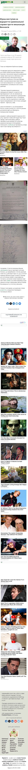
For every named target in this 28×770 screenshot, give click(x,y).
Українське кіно (7, 10)
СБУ (11, 296)
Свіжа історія (16, 10)
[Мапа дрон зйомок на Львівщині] (14, 733)
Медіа (4, 745)
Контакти (13, 745)
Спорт (20, 745)
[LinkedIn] (8, 34)
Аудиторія (5, 752)
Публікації (5, 738)
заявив (8, 280)
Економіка (21, 742)
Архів (3, 749)
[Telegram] (11, 34)
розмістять (3, 290)
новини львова (16, 296)
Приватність (14, 751)
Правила (12, 749)
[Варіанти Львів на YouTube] (15, 721)
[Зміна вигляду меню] (25, 2)
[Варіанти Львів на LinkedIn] (12, 721)
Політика (4, 38)
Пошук (4, 751)
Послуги (12, 738)
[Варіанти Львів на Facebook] (6, 721)
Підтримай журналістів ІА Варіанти (14, 315)
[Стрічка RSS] (22, 721)
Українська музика (19, 7)
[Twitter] (5, 34)
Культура (21, 740)
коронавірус (20, 298)
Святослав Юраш (13, 298)
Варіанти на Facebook (13, 309)
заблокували (3, 270)
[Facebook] (2, 34)
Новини (14, 13)
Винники (8, 296)
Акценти (4, 740)
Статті (23, 10)
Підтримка (13, 744)
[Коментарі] (14, 34)
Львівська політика (8, 7)
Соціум (20, 744)
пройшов (10, 124)
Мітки (3, 747)
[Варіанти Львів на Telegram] (18, 721)
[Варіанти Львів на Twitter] (9, 721)
